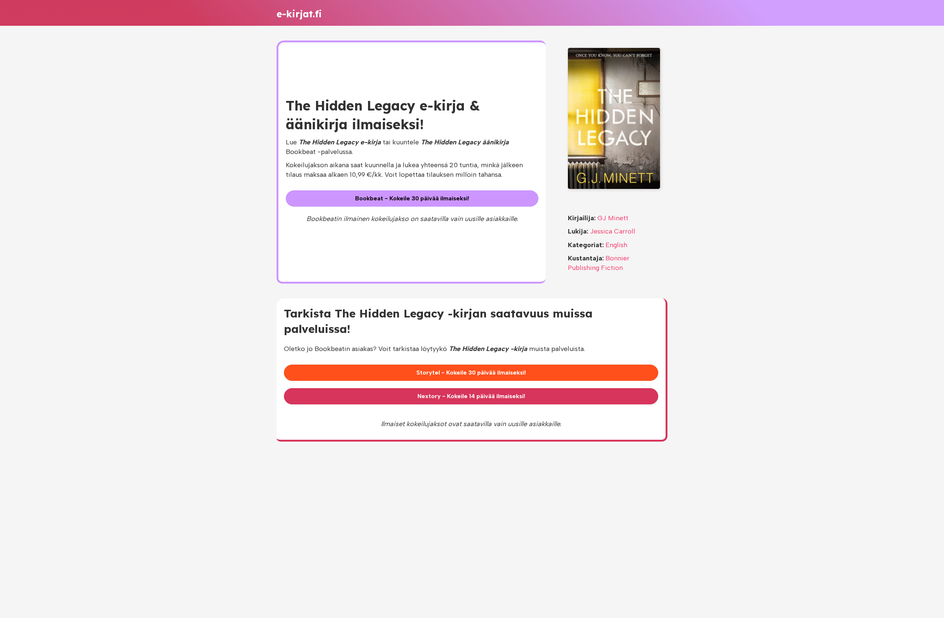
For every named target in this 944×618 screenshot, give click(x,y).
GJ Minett (612, 218)
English (616, 245)
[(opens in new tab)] (614, 118)
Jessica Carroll (612, 231)
